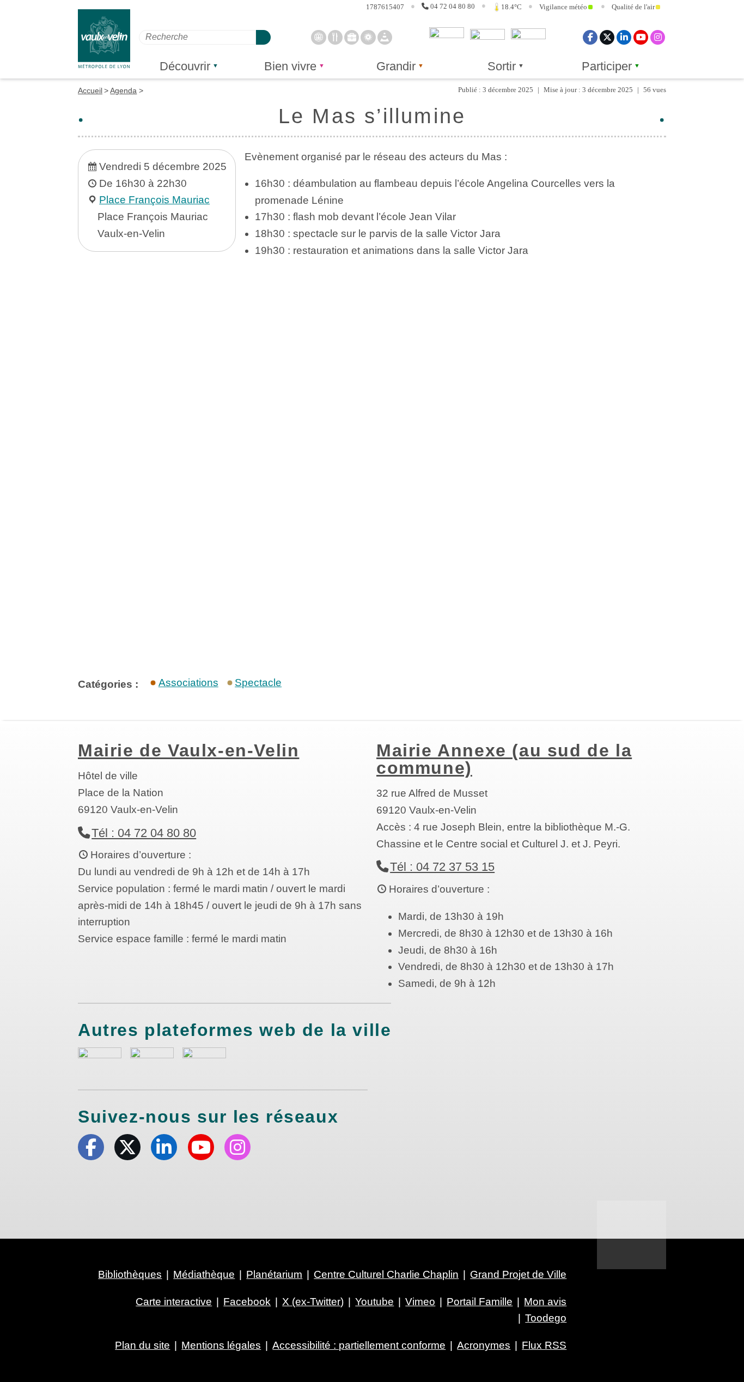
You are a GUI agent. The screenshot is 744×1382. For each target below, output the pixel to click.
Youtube (640, 36)
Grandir (396, 66)
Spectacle (258, 682)
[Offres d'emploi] (351, 36)
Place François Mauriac (154, 199)
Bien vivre (290, 66)
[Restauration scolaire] (335, 36)
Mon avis (446, 37)
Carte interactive (174, 1301)
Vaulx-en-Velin (104, 39)
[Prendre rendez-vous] (318, 36)
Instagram (657, 36)
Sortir (501, 66)
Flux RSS (544, 1345)
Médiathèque (204, 1274)
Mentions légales (221, 1345)
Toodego (487, 37)
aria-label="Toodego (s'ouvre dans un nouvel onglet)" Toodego (152, 1058)
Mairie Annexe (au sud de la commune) (504, 759)
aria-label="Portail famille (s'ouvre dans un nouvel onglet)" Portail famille (204, 1058)
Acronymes (483, 1345)
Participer (607, 66)
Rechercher (263, 36)
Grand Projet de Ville (518, 1274)
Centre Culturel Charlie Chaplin (386, 1274)
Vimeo (420, 1301)
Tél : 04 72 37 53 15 (442, 867)
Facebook (590, 36)
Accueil (90, 90)
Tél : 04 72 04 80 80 (144, 833)
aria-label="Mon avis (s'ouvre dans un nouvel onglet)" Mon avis (99, 1059)
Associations (188, 682)
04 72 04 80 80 (452, 6)
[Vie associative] (368, 36)
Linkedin (624, 36)
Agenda (123, 90)
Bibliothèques (130, 1274)
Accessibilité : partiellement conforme (359, 1345)
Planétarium (274, 1274)
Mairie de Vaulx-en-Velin (188, 750)
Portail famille (528, 37)
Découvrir (185, 66)
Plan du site (142, 1345)
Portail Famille (480, 1301)
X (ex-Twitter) (607, 36)
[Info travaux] (384, 36)
